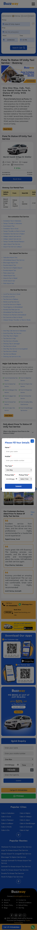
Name (7, 447)
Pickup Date (10, 475)
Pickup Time (24, 475)
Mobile (8, 456)
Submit (18, 486)
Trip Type (9, 466)
